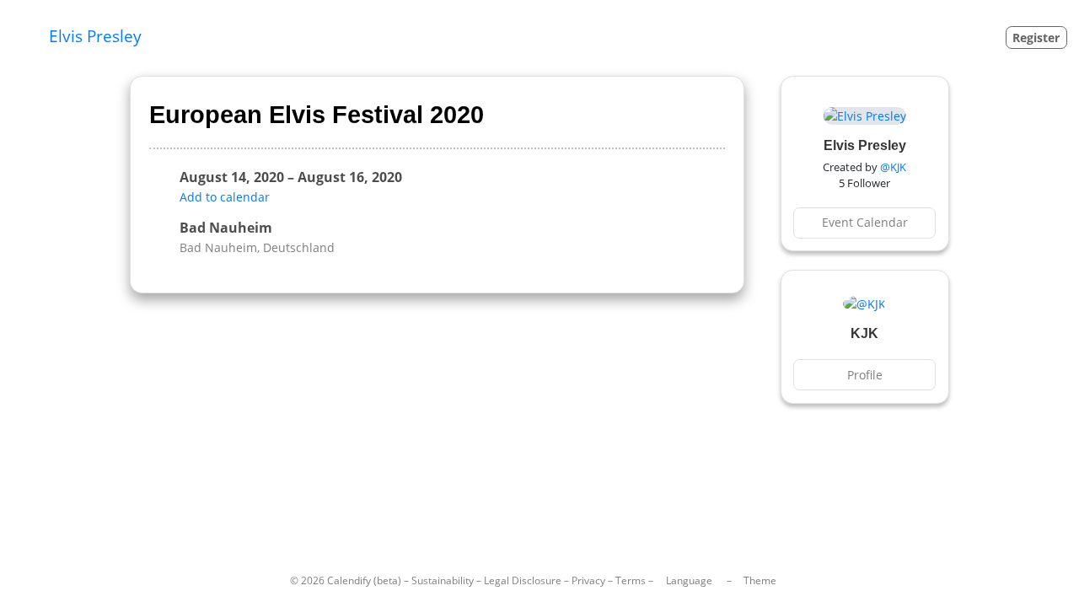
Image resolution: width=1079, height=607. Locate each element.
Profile (865, 375)
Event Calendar (865, 222)
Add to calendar (225, 197)
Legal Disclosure (522, 580)
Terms (630, 580)
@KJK (893, 167)
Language (689, 580)
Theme (759, 580)
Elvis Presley (95, 35)
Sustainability (442, 580)
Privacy (588, 580)
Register (1036, 38)
